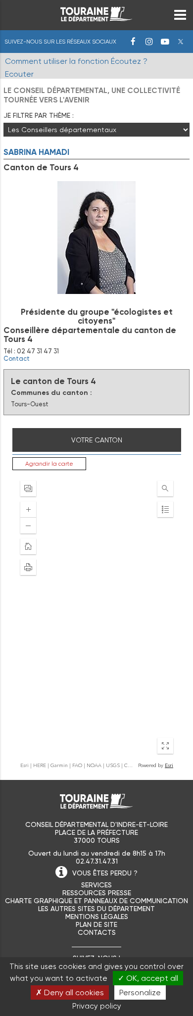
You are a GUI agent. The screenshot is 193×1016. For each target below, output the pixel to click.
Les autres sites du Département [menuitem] (96, 909)
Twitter (181, 41)
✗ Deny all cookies (70, 992)
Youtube (165, 41)
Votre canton (96, 440)
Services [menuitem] (96, 885)
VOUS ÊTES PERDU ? (105, 873)
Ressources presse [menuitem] (96, 893)
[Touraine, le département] (96, 18)
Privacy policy (96, 1006)
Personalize (140, 992)
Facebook (133, 41)
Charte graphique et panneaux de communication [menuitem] (96, 901)
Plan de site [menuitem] (96, 924)
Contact (16, 358)
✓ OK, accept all (148, 978)
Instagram (149, 41)
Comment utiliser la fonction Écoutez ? (76, 61)
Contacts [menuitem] (97, 932)
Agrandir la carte (49, 463)
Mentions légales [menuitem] (96, 916)
